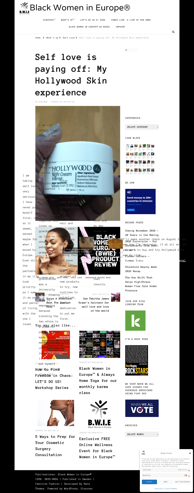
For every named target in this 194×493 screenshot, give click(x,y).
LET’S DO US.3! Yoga (92, 20)
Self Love (40, 47)
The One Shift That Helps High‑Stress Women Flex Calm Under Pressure (141, 284)
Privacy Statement (171, 488)
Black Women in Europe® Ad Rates (89, 27)
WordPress (71, 488)
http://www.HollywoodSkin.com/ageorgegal (154, 260)
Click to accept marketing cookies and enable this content (78, 251)
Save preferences (182, 482)
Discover (48, 20)
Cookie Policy (159, 488)
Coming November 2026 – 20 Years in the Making (142, 232)
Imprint (120, 27)
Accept (149, 482)
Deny (165, 482)
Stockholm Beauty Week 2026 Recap (141, 269)
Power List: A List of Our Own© (131, 20)
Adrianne (43, 102)
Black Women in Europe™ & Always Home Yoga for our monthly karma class (98, 380)
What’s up (67, 20)
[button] (190, 453)
